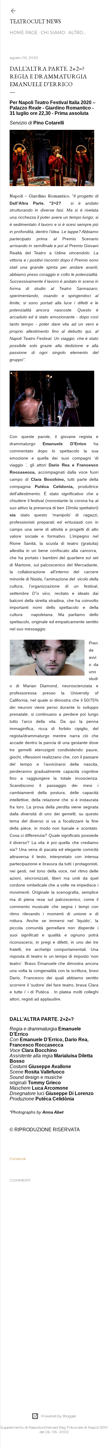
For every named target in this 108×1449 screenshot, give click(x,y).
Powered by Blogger (58, 1416)
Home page (24, 32)
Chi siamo (53, 32)
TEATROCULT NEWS (35, 21)
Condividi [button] (18, 1158)
